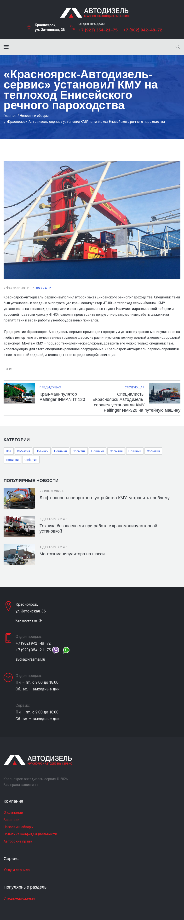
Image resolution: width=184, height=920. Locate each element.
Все (8, 451)
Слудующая (135, 387)
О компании (13, 812)
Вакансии (11, 820)
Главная (10, 116)
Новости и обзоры (34, 116)
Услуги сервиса (17, 870)
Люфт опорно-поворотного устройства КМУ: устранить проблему (105, 497)
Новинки (42, 451)
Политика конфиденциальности (30, 834)
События (23, 451)
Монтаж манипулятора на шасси (72, 554)
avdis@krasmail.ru (30, 659)
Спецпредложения (19, 898)
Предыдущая (50, 387)
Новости (44, 288)
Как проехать (26, 620)
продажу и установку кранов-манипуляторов (139, 332)
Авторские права (18, 841)
